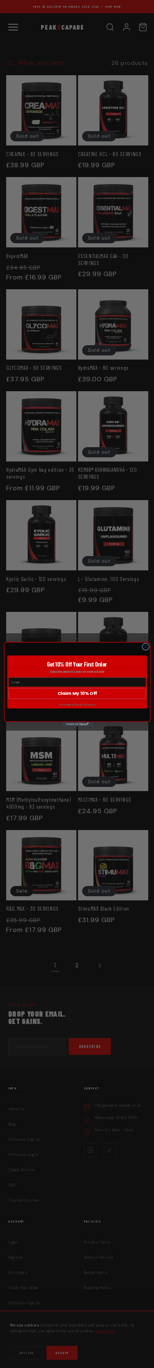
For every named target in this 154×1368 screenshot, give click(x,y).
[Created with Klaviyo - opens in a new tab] (77, 724)
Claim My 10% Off (77, 693)
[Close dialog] (145, 646)
